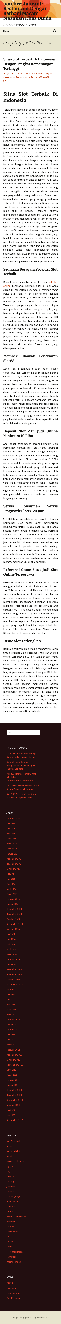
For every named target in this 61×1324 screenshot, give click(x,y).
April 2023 (11, 1009)
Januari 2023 (13, 1024)
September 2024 (15, 924)
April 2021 (11, 1069)
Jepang (10, 1181)
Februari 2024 (13, 959)
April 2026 (11, 838)
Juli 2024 (11, 934)
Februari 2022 (13, 1049)
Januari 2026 (13, 853)
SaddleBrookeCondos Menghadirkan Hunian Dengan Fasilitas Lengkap (21, 765)
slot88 (39, 76)
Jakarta (10, 1176)
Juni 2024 (11, 939)
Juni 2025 (11, 878)
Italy (9, 1171)
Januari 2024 (13, 964)
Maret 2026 (12, 843)
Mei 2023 (11, 1004)
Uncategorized (35, 73)
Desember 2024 (14, 909)
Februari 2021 (13, 1079)
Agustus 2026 (13, 818)
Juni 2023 (11, 999)
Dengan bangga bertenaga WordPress (30, 1317)
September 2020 (15, 1099)
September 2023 (15, 984)
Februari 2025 (13, 898)
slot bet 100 (12, 1241)
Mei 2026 (11, 833)
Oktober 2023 (13, 979)
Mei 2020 (11, 1115)
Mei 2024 (11, 944)
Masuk (10, 1282)
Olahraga (11, 1206)
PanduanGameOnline (17, 1216)
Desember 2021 (14, 1054)
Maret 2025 (12, 893)
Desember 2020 (14, 1089)
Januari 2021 (13, 1084)
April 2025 (11, 888)
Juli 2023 (11, 994)
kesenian (11, 1191)
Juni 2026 (11, 828)
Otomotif (11, 1211)
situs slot (18, 76)
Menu (6, 31)
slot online (30, 76)
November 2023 (14, 974)
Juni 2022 (11, 1039)
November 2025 (14, 863)
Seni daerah (12, 1231)
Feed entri (12, 1287)
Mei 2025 (11, 883)
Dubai (9, 1156)
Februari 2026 (13, 848)
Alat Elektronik (13, 1141)
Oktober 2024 (13, 919)
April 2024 (11, 949)
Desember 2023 (14, 969)
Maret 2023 (12, 1014)
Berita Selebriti (14, 1151)
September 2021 (15, 1064)
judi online (11, 1186)
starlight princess (15, 1251)
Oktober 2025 (13, 868)
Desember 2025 (14, 858)
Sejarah (10, 1226)
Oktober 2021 (13, 1059)
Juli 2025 (11, 873)
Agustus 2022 (13, 1029)
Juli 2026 (11, 823)
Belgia (10, 1146)
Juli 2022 (11, 1034)
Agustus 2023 (13, 989)
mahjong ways (13, 1196)
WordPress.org (14, 1297)
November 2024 (14, 914)
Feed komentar (14, 1292)
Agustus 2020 (13, 1105)
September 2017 (15, 1120)
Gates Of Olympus (15, 1161)
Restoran (11, 1221)
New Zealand (13, 1201)
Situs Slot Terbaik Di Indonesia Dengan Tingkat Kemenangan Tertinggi (29, 64)
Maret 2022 (12, 1044)
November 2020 (14, 1094)
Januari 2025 (13, 903)
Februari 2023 (13, 1019)
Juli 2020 (11, 1110)
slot (8, 1236)
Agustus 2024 (13, 929)
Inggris (10, 1166)
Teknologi (11, 1256)
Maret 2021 (12, 1074)
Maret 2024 (12, 954)
